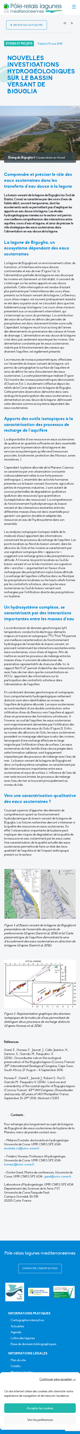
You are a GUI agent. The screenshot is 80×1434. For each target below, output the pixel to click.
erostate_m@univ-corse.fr (21, 1148)
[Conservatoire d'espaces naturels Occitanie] (38, 1292)
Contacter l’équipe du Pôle (40, 1268)
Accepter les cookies (40, 1408)
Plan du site (18, 1360)
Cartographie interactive (27, 1320)
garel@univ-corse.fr (57, 1176)
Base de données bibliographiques (33, 1344)
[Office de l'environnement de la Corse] (64, 1292)
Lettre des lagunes (23, 1338)
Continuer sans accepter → (57, 1379)
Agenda (16, 1332)
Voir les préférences (40, 1420)
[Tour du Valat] (14, 1292)
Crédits (15, 1366)
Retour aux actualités (28, 25)
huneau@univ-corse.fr (19, 1164)
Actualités (17, 1326)
